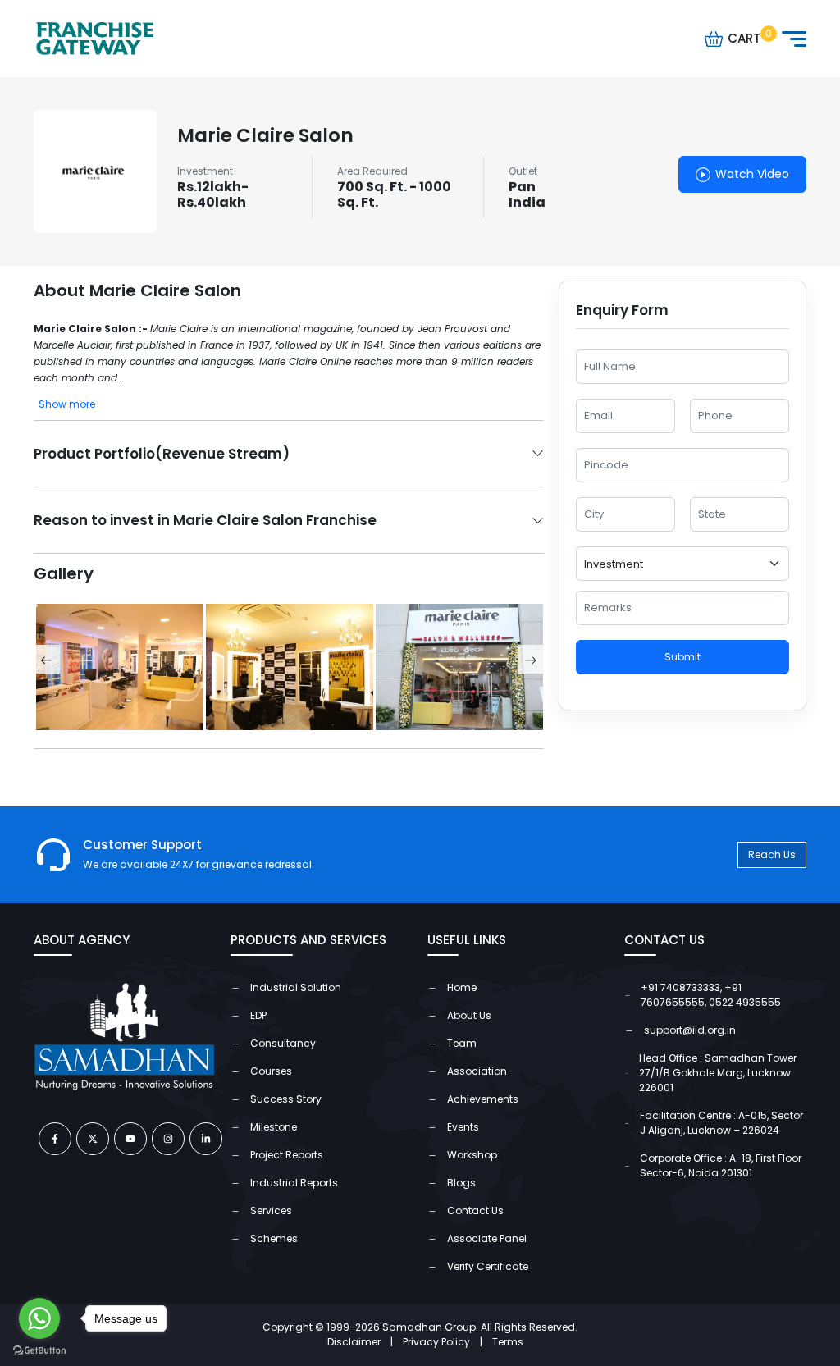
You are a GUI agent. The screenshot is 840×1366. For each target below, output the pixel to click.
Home (462, 987)
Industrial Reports (294, 1183)
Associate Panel (487, 1238)
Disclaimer (360, 1342)
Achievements (482, 1099)
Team (462, 1043)
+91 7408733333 (680, 987)
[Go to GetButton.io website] (39, 1350)
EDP (258, 1015)
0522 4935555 (745, 1002)
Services (271, 1211)
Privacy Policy (442, 1342)
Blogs (461, 1183)
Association (477, 1071)
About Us (469, 1015)
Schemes (274, 1238)
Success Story (286, 1099)
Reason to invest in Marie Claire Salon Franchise (205, 520)
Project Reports (286, 1155)
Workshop (472, 1155)
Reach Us (772, 854)
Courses (271, 1071)
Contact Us (475, 1211)
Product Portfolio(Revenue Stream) (162, 454)
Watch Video (752, 174)
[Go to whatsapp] (39, 1318)
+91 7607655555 (691, 994)
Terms (507, 1342)
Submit (682, 657)
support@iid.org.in (690, 1030)
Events (463, 1127)
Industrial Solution (295, 987)
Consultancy (283, 1043)
